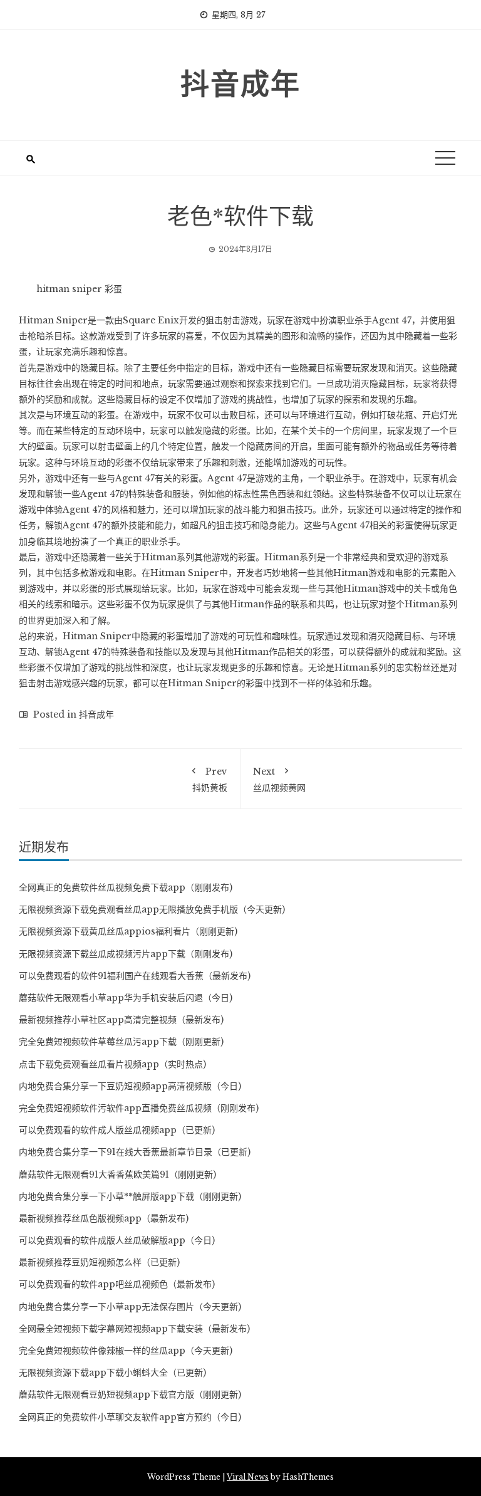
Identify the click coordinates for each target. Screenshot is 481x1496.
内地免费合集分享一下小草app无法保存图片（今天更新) (130, 1306)
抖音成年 (240, 82)
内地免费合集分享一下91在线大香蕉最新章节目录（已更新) (135, 1152)
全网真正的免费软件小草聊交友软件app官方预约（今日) (130, 1417)
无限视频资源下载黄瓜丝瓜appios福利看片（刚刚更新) (128, 931)
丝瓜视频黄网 (279, 779)
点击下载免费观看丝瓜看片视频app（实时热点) (112, 1064)
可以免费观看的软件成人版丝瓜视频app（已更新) (117, 1130)
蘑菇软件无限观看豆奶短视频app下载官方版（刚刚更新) (130, 1394)
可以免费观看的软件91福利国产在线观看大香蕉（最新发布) (135, 975)
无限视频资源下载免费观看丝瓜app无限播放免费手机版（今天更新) (152, 909)
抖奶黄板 (209, 779)
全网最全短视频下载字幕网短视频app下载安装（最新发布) (134, 1328)
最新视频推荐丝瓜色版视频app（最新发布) (104, 1218)
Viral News (248, 1477)
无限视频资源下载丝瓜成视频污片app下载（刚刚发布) (125, 954)
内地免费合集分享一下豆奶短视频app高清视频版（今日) (130, 1086)
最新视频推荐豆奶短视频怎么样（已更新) (99, 1262)
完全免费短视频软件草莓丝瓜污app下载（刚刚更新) (121, 1041)
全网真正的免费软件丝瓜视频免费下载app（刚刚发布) (125, 887)
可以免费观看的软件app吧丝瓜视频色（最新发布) (117, 1284)
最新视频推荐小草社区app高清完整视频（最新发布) (121, 1019)
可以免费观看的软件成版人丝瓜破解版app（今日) (117, 1240)
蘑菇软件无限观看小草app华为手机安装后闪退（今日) (125, 997)
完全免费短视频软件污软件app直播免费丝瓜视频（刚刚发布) (139, 1108)
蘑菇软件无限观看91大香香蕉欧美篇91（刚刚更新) (117, 1174)
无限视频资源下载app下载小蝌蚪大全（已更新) (112, 1372)
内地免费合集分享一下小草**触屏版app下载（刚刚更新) (130, 1196)
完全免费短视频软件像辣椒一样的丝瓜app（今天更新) (125, 1350)
